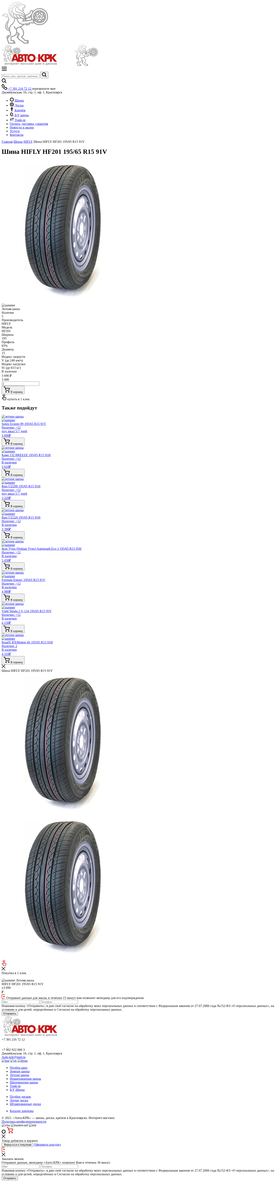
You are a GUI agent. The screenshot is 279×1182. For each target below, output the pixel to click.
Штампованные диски (25, 1104)
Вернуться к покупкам (17, 1144)
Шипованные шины (24, 1082)
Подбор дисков (20, 1096)
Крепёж (20, 110)
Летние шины (19, 1075)
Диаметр (8, 349)
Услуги (15, 131)
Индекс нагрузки (14, 364)
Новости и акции (22, 127)
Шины (19, 100)
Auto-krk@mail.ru (14, 1057)
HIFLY (28, 141)
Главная (7, 141)
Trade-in (20, 120)
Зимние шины (20, 1071)
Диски (19, 105)
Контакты (16, 134)
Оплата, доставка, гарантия (29, 123)
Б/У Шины (17, 1089)
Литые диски (19, 1100)
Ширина (7, 334)
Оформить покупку (47, 1144)
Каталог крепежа (21, 1111)
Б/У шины (21, 115)
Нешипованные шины (25, 1078)
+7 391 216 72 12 (19, 88)
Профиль (8, 342)
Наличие (8, 312)
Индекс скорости (13, 356)
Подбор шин (18, 1067)
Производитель (12, 320)
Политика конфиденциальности (24, 1121)
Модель (7, 327)
